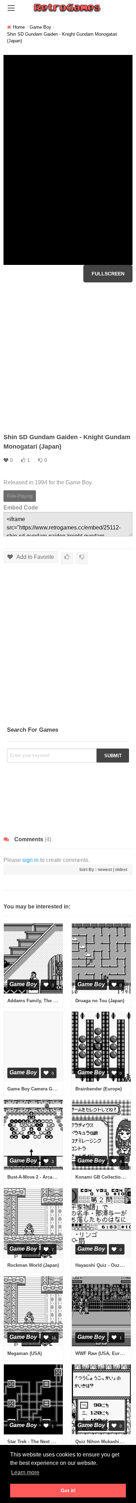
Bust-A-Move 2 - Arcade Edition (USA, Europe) (57, 1177)
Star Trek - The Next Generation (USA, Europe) (57, 1441)
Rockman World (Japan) (33, 1265)
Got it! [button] (68, 1490)
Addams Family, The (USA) (36, 1000)
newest (105, 869)
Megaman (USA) (24, 1353)
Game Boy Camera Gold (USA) (40, 1088)
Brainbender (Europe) (98, 1088)
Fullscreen (108, 273)
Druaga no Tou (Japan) (99, 1000)
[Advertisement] (68, 357)
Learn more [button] (25, 1472)
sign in (30, 860)
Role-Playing (19, 496)
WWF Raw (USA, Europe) (102, 1353)
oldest (121, 869)
